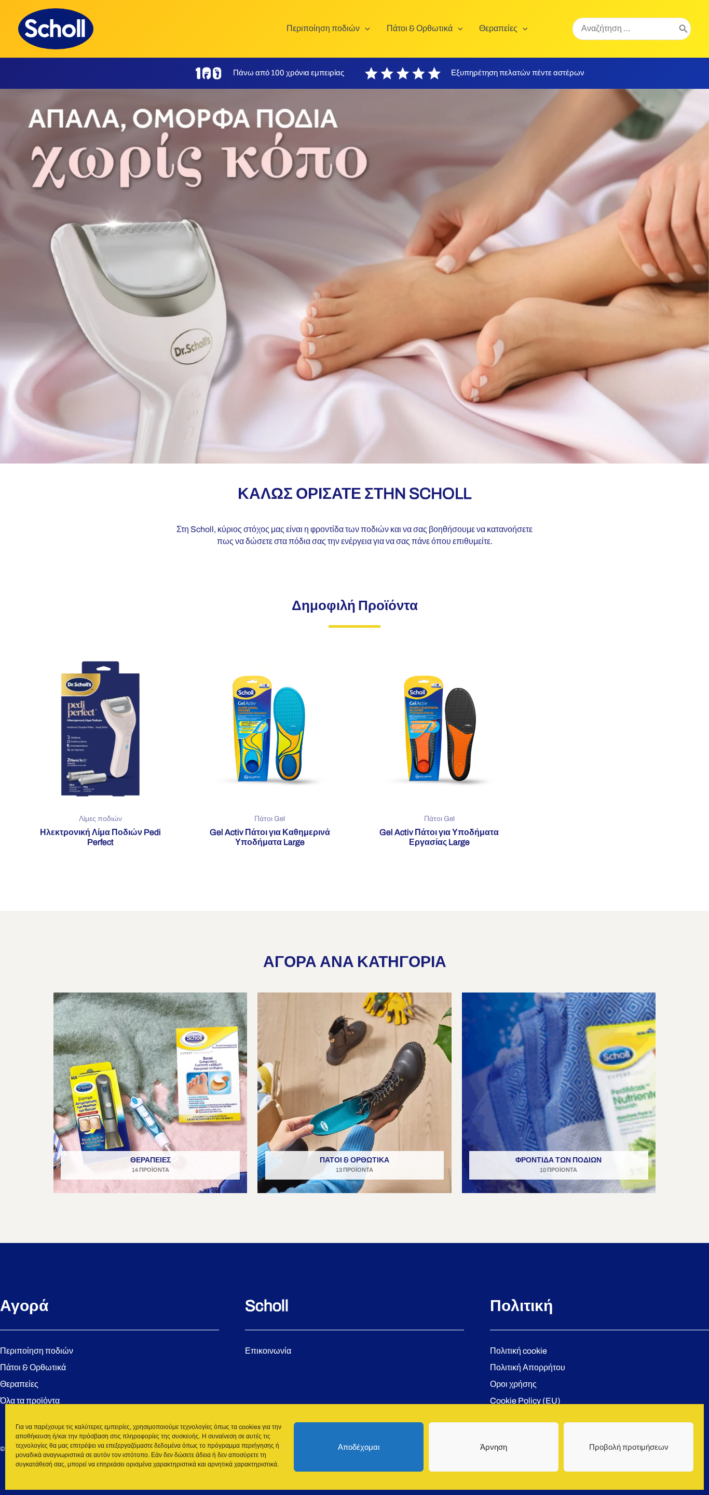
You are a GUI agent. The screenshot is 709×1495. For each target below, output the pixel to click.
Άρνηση (493, 1447)
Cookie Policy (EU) (525, 1400)
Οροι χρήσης (513, 1384)
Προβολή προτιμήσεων (629, 1447)
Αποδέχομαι (358, 1447)
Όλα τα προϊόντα (30, 1400)
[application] (365, 28)
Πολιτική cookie (518, 1350)
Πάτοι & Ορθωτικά (33, 1367)
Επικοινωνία (268, 1350)
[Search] (683, 29)
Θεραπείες (19, 1384)
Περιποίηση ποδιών (36, 1350)
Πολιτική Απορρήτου (527, 1367)
